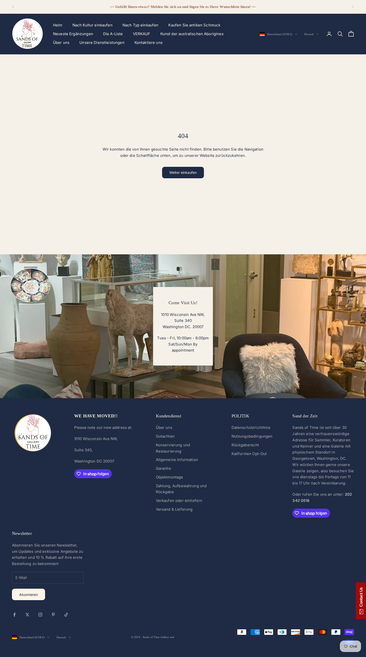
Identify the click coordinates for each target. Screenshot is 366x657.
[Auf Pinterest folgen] (53, 614)
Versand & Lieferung (174, 509)
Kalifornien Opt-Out (249, 453)
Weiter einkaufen (183, 172)
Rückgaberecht (245, 445)
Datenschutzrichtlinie (251, 427)
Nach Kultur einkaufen (92, 25)
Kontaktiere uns (148, 42)
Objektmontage (169, 477)
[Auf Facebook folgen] (14, 614)
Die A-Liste (113, 33)
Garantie (163, 468)
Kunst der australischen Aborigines (192, 33)
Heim (57, 25)
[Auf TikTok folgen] (66, 614)
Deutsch (309, 34)
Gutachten (165, 436)
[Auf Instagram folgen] (40, 614)
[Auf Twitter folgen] (27, 614)
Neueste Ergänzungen (73, 33)
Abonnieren (28, 594)
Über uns (61, 42)
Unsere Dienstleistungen (101, 42)
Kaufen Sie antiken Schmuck (194, 25)
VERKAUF (141, 33)
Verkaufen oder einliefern (179, 500)
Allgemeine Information (177, 459)
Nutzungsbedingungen (252, 436)
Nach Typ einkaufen (140, 25)
